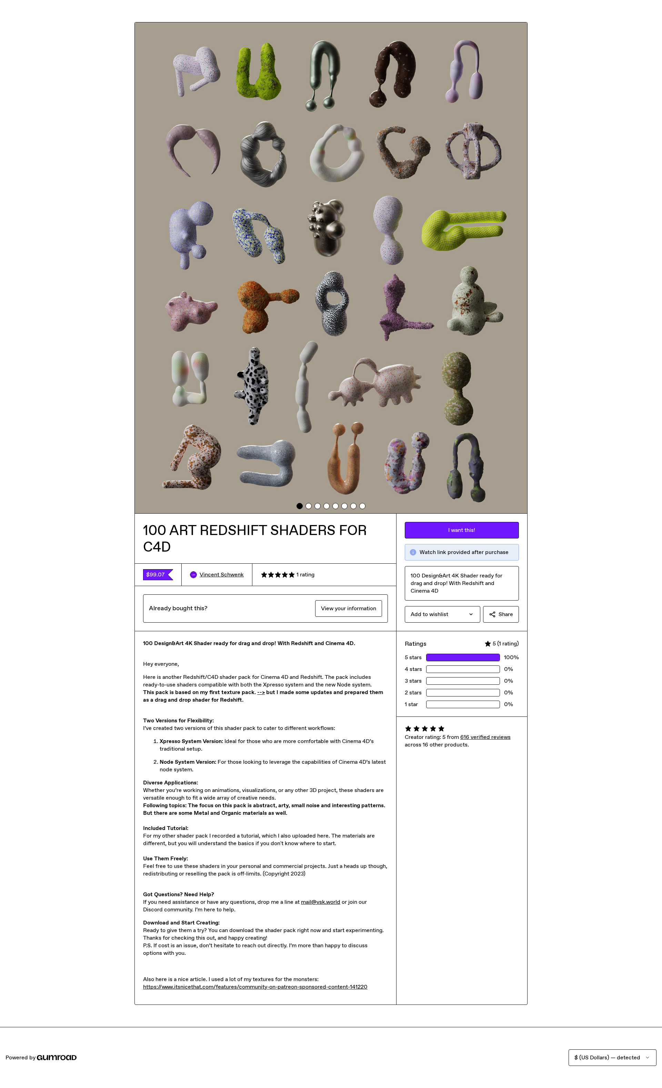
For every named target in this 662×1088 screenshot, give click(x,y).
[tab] (300, 506)
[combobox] (442, 614)
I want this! (461, 530)
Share (506, 614)
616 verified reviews (485, 737)
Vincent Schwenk (222, 574)
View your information (348, 608)
